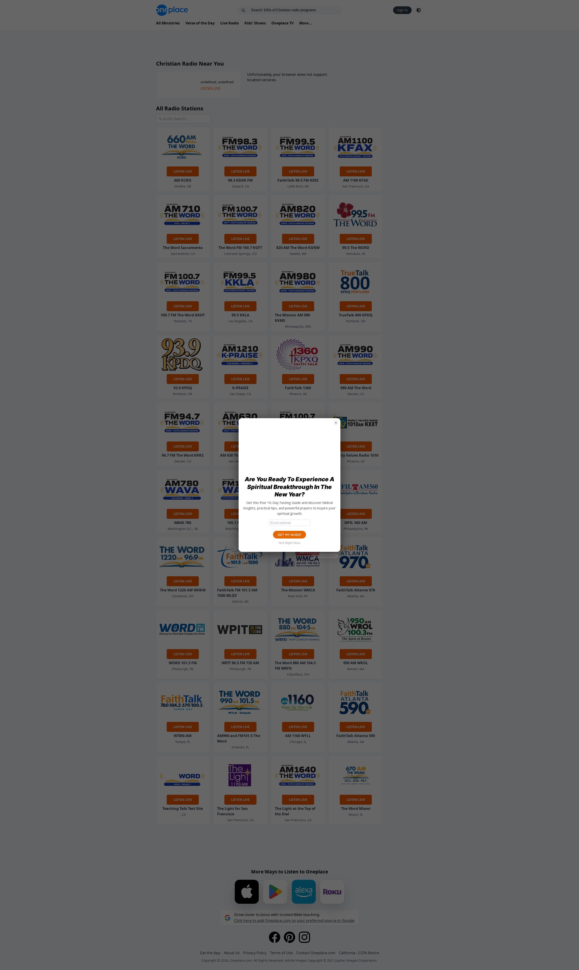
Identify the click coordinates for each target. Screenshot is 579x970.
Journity (330, 556)
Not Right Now (289, 543)
